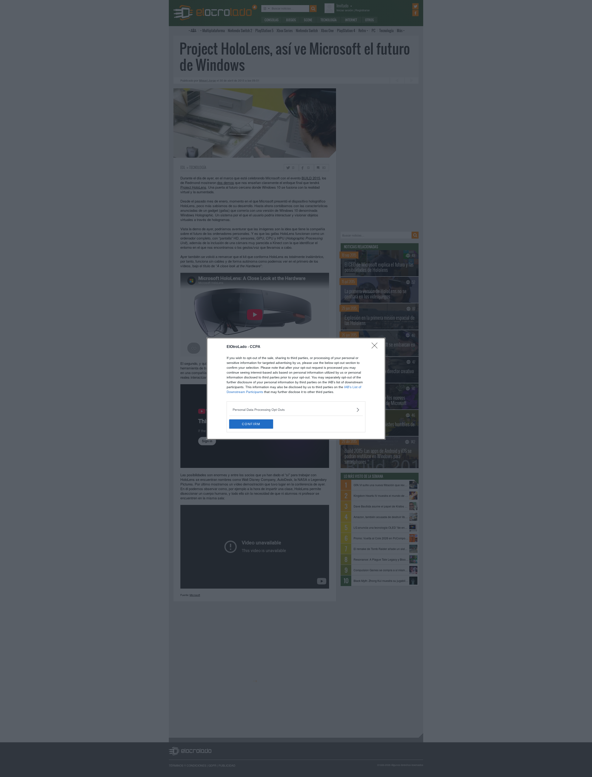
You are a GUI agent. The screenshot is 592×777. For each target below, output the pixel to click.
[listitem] (296, 409)
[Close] (376, 347)
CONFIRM (251, 424)
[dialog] (296, 388)
